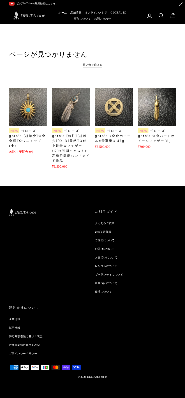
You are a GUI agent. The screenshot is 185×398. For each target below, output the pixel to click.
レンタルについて (106, 266)
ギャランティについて (109, 274)
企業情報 (14, 319)
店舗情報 (75, 12)
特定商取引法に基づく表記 (26, 336)
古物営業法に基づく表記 (24, 345)
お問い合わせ (102, 18)
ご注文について (105, 240)
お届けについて (105, 248)
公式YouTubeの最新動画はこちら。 (37, 3)
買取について (82, 18)
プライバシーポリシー (23, 353)
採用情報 (14, 327)
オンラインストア (96, 12)
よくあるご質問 (105, 223)
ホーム (62, 12)
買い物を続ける (92, 64)
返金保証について (106, 283)
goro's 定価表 (103, 231)
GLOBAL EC (119, 12)
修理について (103, 291)
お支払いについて (106, 257)
